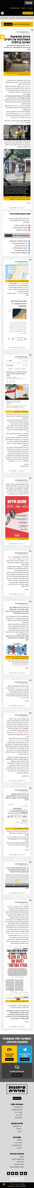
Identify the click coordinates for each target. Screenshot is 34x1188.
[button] (2, 37)
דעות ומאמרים (14, 8)
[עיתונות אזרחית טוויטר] (25, 1173)
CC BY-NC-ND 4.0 (14, 1184)
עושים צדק (18, 1117)
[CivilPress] (28, 3)
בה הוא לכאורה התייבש (17, 740)
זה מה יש (19, 1115)
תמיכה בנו (4, 18)
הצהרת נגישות (19, 1164)
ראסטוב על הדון (20, 122)
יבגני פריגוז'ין (21, 113)
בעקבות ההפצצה (26, 86)
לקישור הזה (23, 697)
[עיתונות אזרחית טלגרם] (8, 1173)
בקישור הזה (19, 293)
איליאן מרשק (17, 1126)
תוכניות (29, 8)
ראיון (19, 1131)
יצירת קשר (20, 1162)
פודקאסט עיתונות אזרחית (24, 18)
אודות (22, 1156)
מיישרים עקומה (17, 1110)
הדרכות (19, 1148)
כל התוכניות (18, 1107)
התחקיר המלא (20, 283)
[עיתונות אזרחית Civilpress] (17, 1089)
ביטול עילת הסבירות (20, 688)
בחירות (12, 18)
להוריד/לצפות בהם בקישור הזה (20, 665)
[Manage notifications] (3, 1184)
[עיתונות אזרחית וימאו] (16, 1173)
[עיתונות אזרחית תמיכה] (12, 1173)
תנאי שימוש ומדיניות (17, 1167)
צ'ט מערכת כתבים (18, 1159)
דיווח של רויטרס (18, 461)
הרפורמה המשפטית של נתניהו (15, 906)
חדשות (23, 8)
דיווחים (18, 106)
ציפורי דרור (18, 1112)
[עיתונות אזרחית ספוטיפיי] (21, 1173)
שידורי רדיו (18, 1143)
